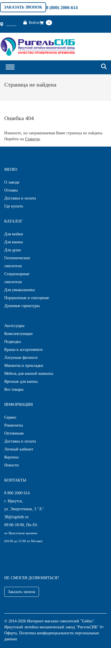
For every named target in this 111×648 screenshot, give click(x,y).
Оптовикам (14, 433)
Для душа (12, 250)
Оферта (10, 633)
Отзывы (11, 190)
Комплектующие (18, 334)
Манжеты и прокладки (23, 365)
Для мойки (13, 234)
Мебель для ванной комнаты (28, 373)
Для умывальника (19, 290)
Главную (32, 139)
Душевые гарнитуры (22, 306)
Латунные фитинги (21, 357)
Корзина (11, 457)
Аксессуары (14, 326)
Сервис (10, 417)
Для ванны (13, 242)
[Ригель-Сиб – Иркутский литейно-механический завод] (37, 46)
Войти (34, 22)
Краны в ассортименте (23, 349)
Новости (11, 465)
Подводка (12, 342)
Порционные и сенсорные (26, 298)
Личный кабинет (18, 449)
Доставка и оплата (20, 198)
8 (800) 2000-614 (62, 7)
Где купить (13, 206)
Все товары (13, 389)
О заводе (11, 182)
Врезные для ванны (21, 381)
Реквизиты (13, 425)
